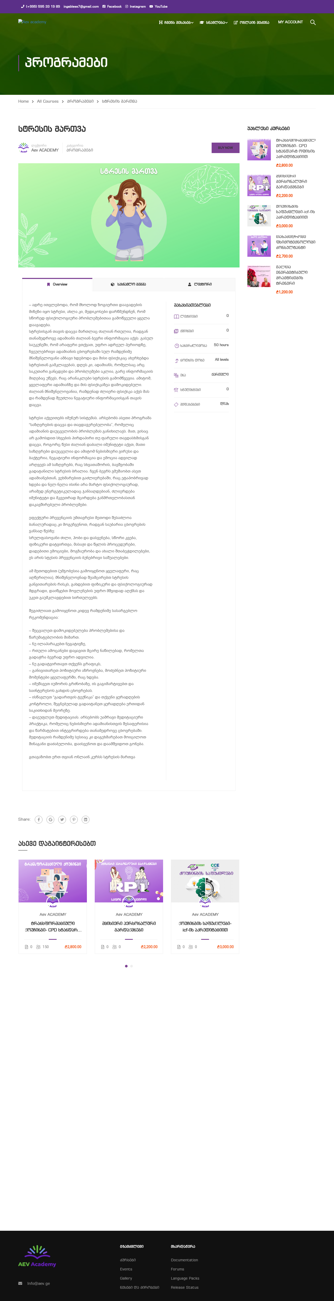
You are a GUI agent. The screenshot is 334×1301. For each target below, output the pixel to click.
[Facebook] (39, 820)
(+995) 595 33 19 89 (43, 6)
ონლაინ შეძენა (254, 23)
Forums (177, 1269)
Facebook (114, 6)
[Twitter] (62, 820)
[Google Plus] (50, 820)
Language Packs (185, 1279)
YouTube (161, 6)
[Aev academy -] (38, 22)
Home (23, 102)
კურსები (128, 1260)
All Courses (48, 102)
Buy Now (225, 148)
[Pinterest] (74, 820)
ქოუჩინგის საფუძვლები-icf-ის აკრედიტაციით (205, 927)
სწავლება (215, 23)
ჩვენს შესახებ (177, 23)
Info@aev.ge (38, 1284)
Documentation (184, 1260)
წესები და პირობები (139, 1288)
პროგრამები (80, 102)
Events (126, 1269)
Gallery (126, 1279)
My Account (290, 22)
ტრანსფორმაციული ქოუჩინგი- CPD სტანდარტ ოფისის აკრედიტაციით (53, 928)
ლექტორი (38, 145)
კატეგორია (75, 145)
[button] (126, 966)
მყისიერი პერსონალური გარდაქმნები (129, 927)
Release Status (185, 1288)
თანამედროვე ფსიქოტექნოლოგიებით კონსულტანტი (301, 242)
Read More (52, 881)
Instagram (138, 6)
